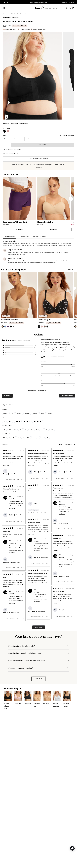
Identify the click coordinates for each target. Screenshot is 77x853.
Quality (35, 413)
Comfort (5, 413)
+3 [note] (49, 326)
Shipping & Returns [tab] (39, 237)
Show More (38, 678)
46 (46, 429)
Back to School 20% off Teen (38, 2)
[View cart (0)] (73, 8)
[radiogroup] (6, 131)
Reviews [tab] (32, 391)
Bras (9, 14)
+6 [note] (13, 326)
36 (20, 429)
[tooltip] (59, 339)
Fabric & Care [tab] (24, 237)
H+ (47, 437)
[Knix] (38, 8)
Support (19, 413)
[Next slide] (71, 199)
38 (25, 429)
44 (41, 429)
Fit (12, 413)
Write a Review (69, 396)
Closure (27, 413)
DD (28, 437)
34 (15, 429)
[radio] (4, 131)
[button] (11, 18)
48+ (52, 429)
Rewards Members (34, 158)
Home (5, 14)
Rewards (71, 2)
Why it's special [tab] (10, 237)
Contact (64, 2)
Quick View (19, 230)
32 (10, 429)
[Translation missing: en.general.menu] (4, 8)
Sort (60, 444)
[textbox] (22, 405)
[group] (32, 76)
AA (4, 437)
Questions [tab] (42, 391)
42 (36, 429)
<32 (4, 429)
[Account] (70, 8)
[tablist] (38, 237)
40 (31, 429)
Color (42, 413)
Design (50, 413)
